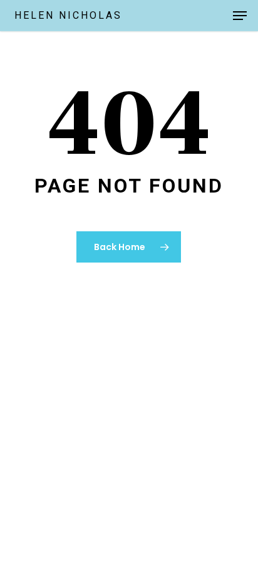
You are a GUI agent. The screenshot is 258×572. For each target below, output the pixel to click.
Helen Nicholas (68, 15)
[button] (240, 15)
